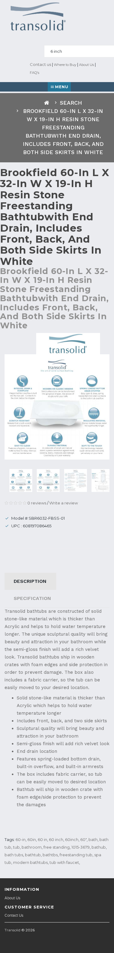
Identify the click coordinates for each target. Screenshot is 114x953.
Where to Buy (65, 65)
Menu (61, 87)
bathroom (32, 847)
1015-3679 (80, 847)
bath (93, 839)
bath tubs (14, 854)
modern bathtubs (30, 862)
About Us (86, 65)
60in (31, 839)
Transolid (12, 930)
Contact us (40, 64)
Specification (32, 598)
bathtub (33, 854)
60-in (21, 839)
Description (30, 581)
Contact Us (14, 915)
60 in (42, 839)
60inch (71, 839)
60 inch (56, 839)
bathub (99, 847)
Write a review (63, 502)
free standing (56, 847)
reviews (36, 502)
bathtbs (50, 854)
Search (71, 102)
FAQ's (34, 72)
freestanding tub (76, 854)
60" (83, 839)
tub (16, 847)
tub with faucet (64, 862)
